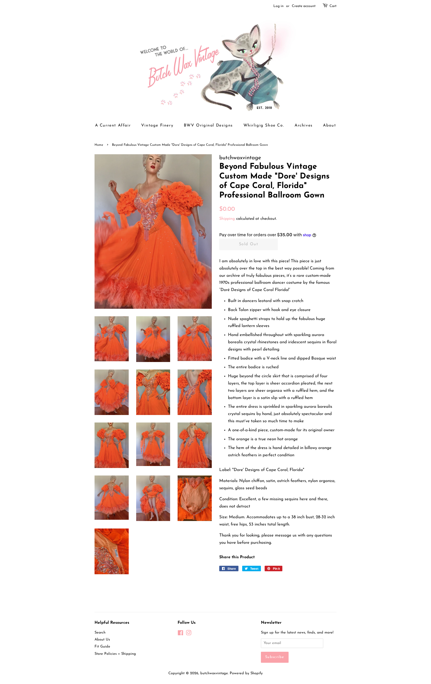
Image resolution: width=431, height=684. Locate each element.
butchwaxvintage (214, 673)
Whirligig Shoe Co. (263, 126)
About (329, 126)
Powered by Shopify (246, 673)
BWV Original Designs (208, 126)
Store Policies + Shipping (115, 654)
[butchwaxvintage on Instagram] (188, 634)
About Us (102, 640)
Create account (304, 6)
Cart (332, 6)
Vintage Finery (157, 126)
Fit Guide (102, 646)
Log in (278, 6)
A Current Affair (113, 126)
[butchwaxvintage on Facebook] (180, 634)
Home (99, 144)
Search (100, 632)
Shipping (227, 219)
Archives (304, 126)
